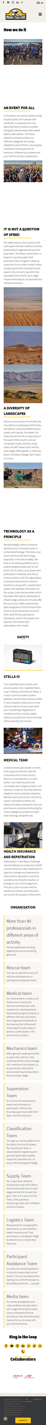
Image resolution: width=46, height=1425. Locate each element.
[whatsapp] (28, 1346)
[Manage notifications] (5, 1419)
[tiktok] (34, 1346)
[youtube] (12, 1346)
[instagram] (17, 1346)
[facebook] (6, 1346)
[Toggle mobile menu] (40, 14)
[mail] (40, 1346)
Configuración (37, 1399)
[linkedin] (23, 1346)
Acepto (23, 1420)
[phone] (23, 1351)
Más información (29, 1400)
